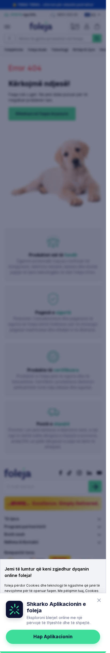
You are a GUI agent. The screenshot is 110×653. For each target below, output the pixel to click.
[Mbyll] (99, 600)
